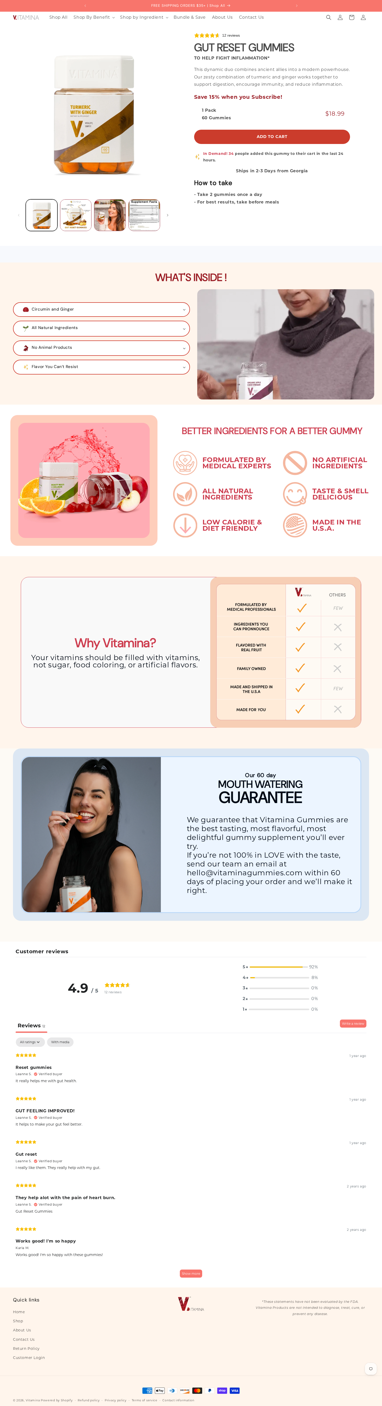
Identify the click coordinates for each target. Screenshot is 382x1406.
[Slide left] (18, 215)
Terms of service (144, 1400)
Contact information (178, 1400)
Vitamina (33, 1400)
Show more (191, 1274)
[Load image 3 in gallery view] (110, 215)
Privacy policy (116, 1400)
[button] (93, 17)
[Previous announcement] (85, 5)
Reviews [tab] (31, 1025)
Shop (18, 1321)
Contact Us (24, 1339)
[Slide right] (167, 215)
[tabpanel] (191, 1160)
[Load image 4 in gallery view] (144, 215)
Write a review (353, 1024)
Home (19, 1312)
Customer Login (29, 1357)
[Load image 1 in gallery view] (41, 215)
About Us (22, 1330)
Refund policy (89, 1400)
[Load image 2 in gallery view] (76, 215)
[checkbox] (60, 1042)
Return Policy (26, 1348)
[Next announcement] (296, 5)
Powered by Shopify (57, 1400)
